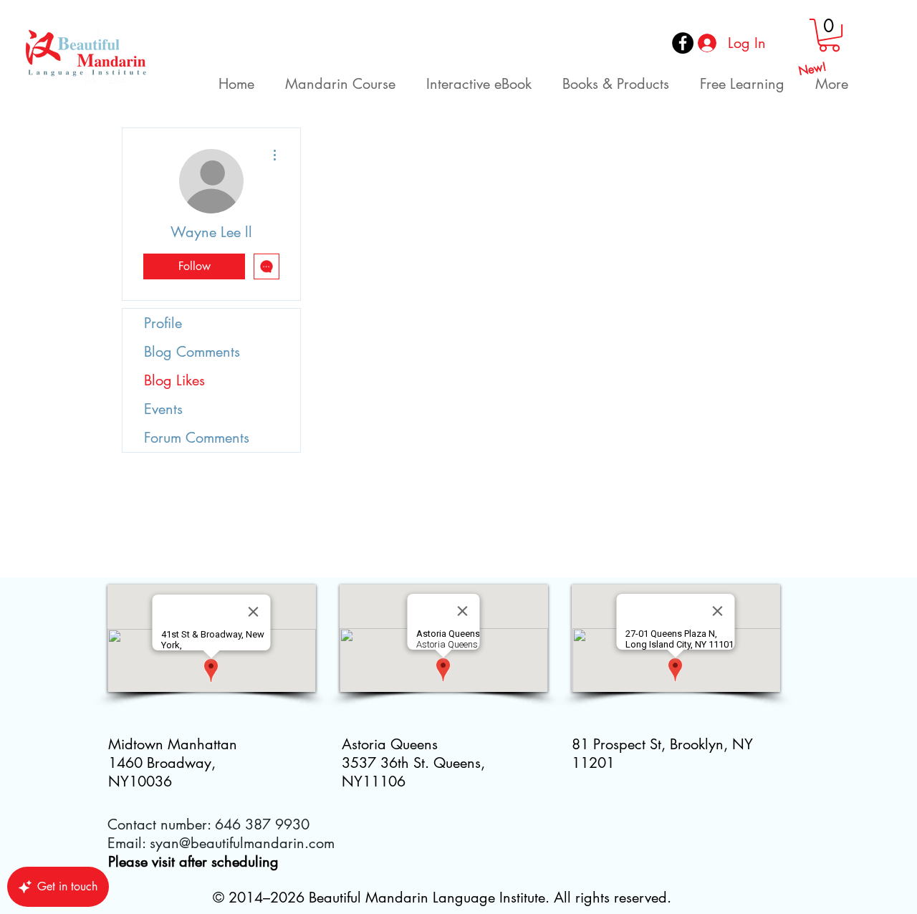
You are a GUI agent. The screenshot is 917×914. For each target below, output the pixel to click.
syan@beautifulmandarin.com (242, 843)
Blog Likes (174, 380)
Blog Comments (192, 351)
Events (163, 409)
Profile (163, 323)
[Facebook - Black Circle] (682, 43)
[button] (829, 35)
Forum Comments (196, 437)
